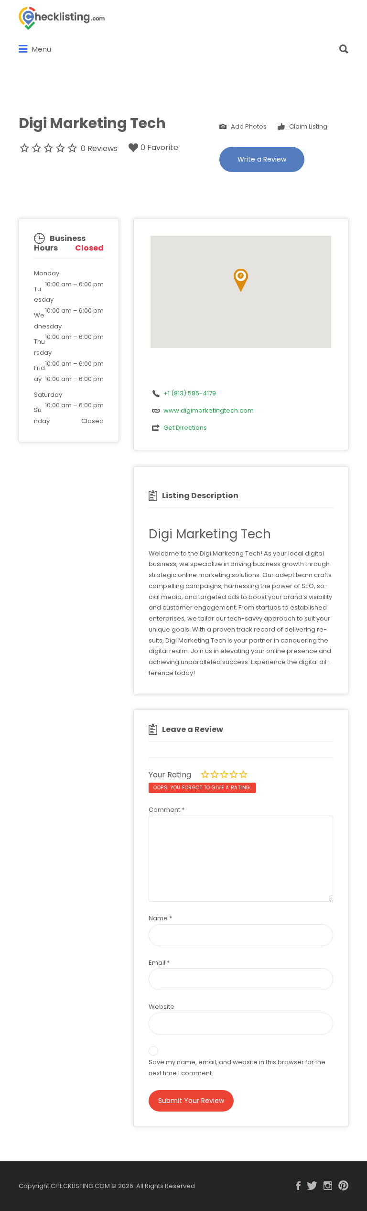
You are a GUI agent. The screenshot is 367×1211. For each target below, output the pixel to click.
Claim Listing (307, 126)
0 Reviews (99, 148)
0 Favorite (159, 147)
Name (160, 918)
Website (161, 1006)
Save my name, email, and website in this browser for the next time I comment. (237, 1068)
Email (159, 962)
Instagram (328, 1185)
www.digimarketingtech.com (208, 410)
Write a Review (261, 159)
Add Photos (248, 126)
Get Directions (185, 427)
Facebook (298, 1185)
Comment (166, 809)
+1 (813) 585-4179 (189, 393)
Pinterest (343, 1185)
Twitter (312, 1185)
